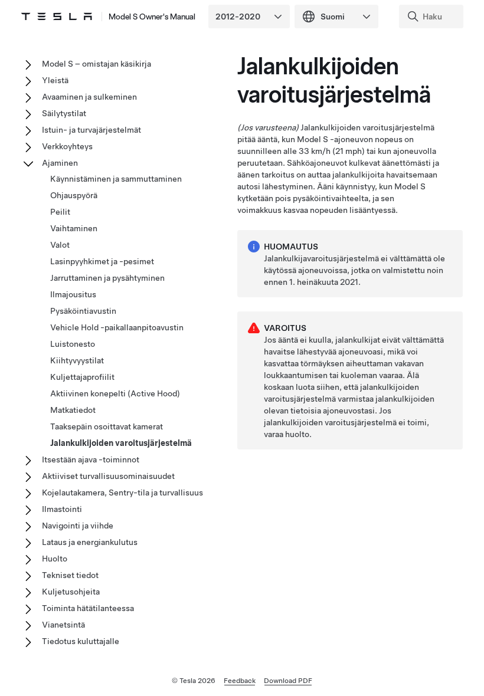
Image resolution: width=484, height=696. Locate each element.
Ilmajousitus (73, 294)
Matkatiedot (73, 410)
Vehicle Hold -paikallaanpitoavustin (117, 327)
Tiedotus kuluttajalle (80, 641)
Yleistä (55, 80)
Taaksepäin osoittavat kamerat (106, 426)
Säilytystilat (64, 113)
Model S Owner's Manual (152, 16)
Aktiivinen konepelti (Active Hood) (115, 393)
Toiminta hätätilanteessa (88, 608)
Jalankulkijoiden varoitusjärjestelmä (121, 443)
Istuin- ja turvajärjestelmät (91, 129)
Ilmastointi (62, 509)
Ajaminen (60, 163)
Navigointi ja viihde (77, 525)
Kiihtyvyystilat (77, 360)
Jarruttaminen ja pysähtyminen (107, 278)
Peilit (60, 211)
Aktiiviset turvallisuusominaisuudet (108, 476)
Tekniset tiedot (70, 575)
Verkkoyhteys (67, 146)
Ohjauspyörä (73, 195)
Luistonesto (72, 344)
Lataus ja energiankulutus (90, 542)
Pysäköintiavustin (83, 311)
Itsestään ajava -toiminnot (90, 459)
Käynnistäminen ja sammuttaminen (116, 178)
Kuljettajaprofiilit (82, 377)
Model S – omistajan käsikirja (96, 63)
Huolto (54, 558)
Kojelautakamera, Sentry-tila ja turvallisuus (122, 492)
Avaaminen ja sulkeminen (89, 96)
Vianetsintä (63, 624)
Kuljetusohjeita (71, 591)
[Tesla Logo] (56, 16)
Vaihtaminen (73, 228)
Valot (60, 244)
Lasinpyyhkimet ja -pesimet (102, 261)
